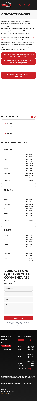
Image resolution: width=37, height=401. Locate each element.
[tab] (21, 340)
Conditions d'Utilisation (21, 323)
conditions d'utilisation (16, 383)
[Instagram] (35, 117)
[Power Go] (18, 394)
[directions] (29, 4)
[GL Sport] (6, 5)
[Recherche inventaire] (20, 4)
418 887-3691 (14, 136)
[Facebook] (32, 117)
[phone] (25, 4)
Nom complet (10, 288)
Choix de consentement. (27, 383)
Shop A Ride (13, 391)
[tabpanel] (26, 356)
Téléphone (9, 294)
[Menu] (34, 5)
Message (8, 305)
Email (7, 299)
